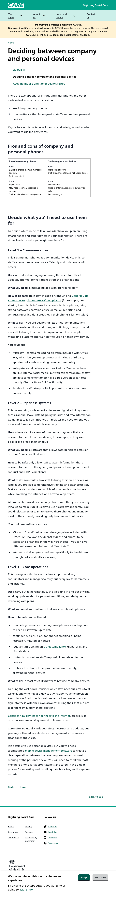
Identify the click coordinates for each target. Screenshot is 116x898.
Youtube (52, 832)
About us (13, 832)
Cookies (29, 832)
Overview (19, 69)
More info (26, 889)
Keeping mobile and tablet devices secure (39, 83)
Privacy (28, 826)
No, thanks (100, 877)
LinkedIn (52, 837)
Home (11, 42)
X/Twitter (52, 826)
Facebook (53, 843)
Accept (84, 877)
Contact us (91, 16)
